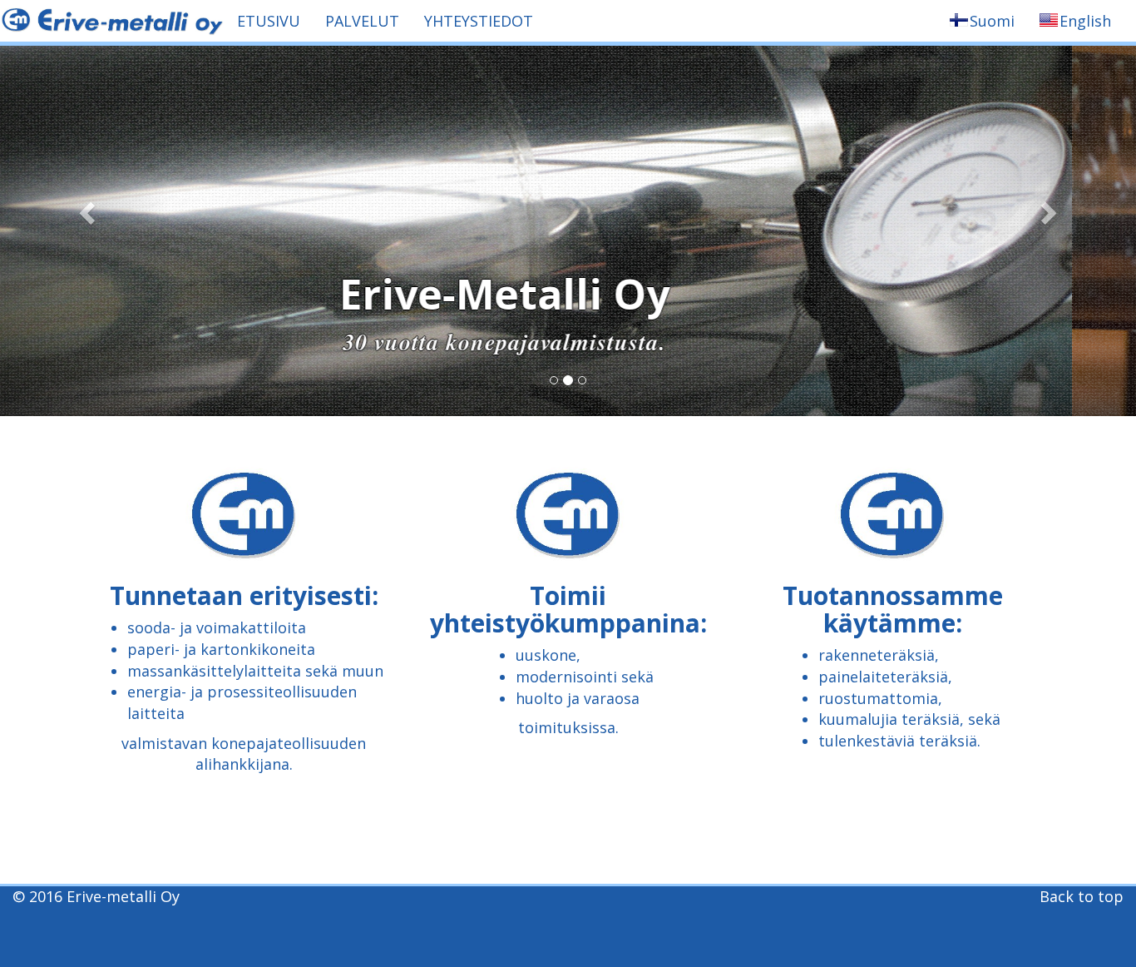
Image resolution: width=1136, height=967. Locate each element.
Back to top (1082, 896)
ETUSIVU (268, 21)
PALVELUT (362, 21)
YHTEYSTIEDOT (478, 21)
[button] (85, 208)
